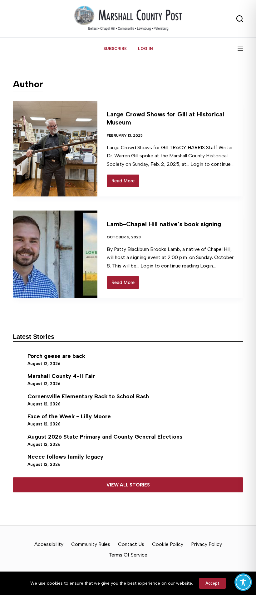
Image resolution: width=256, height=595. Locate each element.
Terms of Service (128, 555)
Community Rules (90, 544)
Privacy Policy (206, 544)
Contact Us (131, 544)
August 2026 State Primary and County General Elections (104, 436)
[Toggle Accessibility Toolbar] (243, 582)
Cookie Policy (167, 544)
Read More (125, 182)
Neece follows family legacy (65, 456)
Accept (212, 583)
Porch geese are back (56, 356)
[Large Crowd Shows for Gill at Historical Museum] (55, 148)
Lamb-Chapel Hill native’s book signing (164, 224)
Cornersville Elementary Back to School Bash (88, 396)
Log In (145, 48)
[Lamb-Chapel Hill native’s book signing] (55, 254)
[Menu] (240, 49)
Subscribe (115, 48)
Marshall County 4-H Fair (61, 376)
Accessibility (48, 544)
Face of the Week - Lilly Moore (69, 416)
